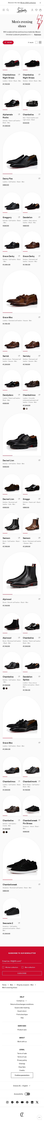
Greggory (7, 217)
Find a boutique (22, 1014)
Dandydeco (8, 395)
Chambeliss (28, 114)
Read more (37, 34)
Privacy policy (22, 1060)
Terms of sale (22, 1053)
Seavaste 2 (8, 923)
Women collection (11, 967)
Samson (6, 538)
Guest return (22, 1011)
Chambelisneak (10, 884)
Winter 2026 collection (28, 3)
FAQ (22, 1018)
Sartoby (26, 356)
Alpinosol (7, 599)
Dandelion (27, 217)
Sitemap (22, 1063)
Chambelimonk (30, 781)
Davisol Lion (8, 460)
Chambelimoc (29, 395)
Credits (22, 1070)
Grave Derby (8, 256)
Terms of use (22, 1057)
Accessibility (18, 1094)
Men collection (30, 967)
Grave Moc (8, 317)
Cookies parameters (22, 1075)
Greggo (26, 499)
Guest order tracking (22, 1008)
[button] (39, 1117)
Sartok (6, 356)
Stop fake (22, 1067)
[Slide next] (19, 60)
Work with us (22, 1041)
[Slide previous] (4, 60)
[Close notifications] (40, 2)
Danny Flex (8, 178)
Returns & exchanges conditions (22, 1004)
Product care (22, 1030)
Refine (9, 42)
